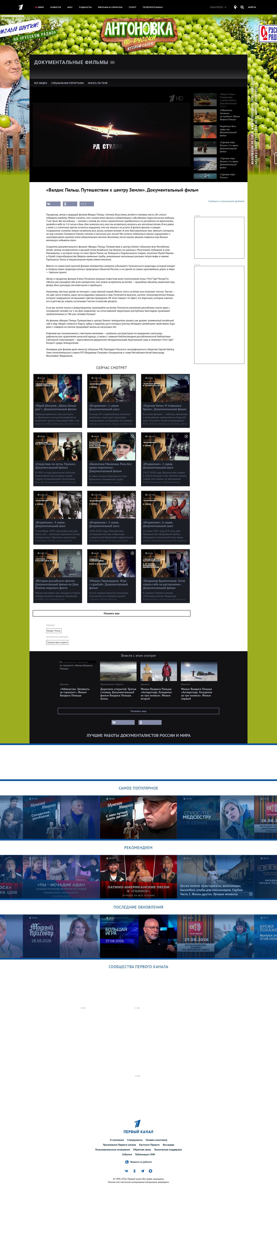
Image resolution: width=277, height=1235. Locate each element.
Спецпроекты (135, 1139)
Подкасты (85, 7)
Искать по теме (98, 83)
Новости (55, 7)
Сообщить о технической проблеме (226, 201)
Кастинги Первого (149, 1144)
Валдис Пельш (53, 630)
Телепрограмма (153, 7)
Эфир (41, 7)
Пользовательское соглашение (112, 1149)
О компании (117, 1139)
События (127, 1154)
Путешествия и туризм (57, 642)
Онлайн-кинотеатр (156, 1139)
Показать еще (111, 613)
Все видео (168, 1144)
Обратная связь (142, 1149)
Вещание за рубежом (141, 1161)
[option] (217, 98)
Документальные (71, 62)
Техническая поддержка (168, 1149)
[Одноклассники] (70, 204)
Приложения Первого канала (119, 1144)
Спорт (132, 7)
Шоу (70, 7)
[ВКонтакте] (53, 204)
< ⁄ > (83, 204)
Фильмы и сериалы (110, 7)
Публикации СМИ (145, 1154)
